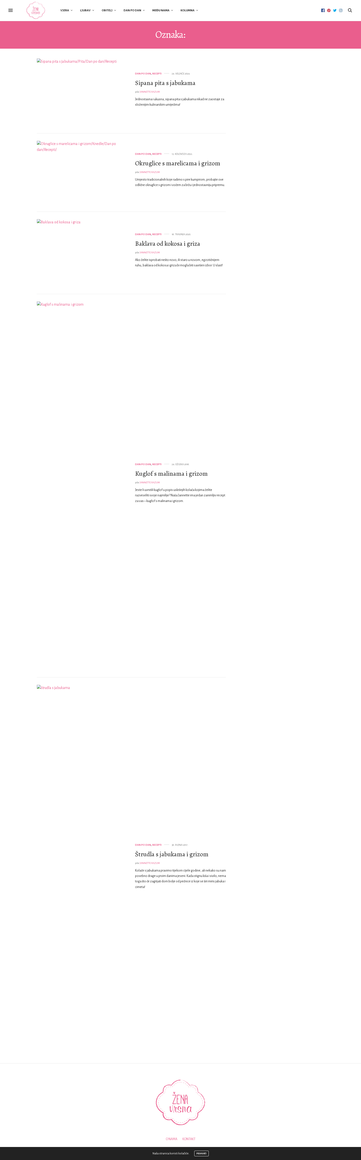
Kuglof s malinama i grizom (171, 473)
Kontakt (188, 1139)
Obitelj (107, 10)
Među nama (160, 10)
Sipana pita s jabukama (165, 83)
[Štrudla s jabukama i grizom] (82, 869)
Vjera (64, 10)
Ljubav (85, 10)
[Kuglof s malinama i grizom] (82, 485)
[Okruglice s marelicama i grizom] (82, 172)
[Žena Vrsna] (36, 10)
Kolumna (187, 10)
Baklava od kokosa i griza (167, 243)
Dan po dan (132, 10)
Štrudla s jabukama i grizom (171, 854)
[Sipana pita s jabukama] (82, 92)
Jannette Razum (150, 91)
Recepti (157, 73)
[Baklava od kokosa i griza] (82, 253)
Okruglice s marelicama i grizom (177, 163)
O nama (171, 1139)
